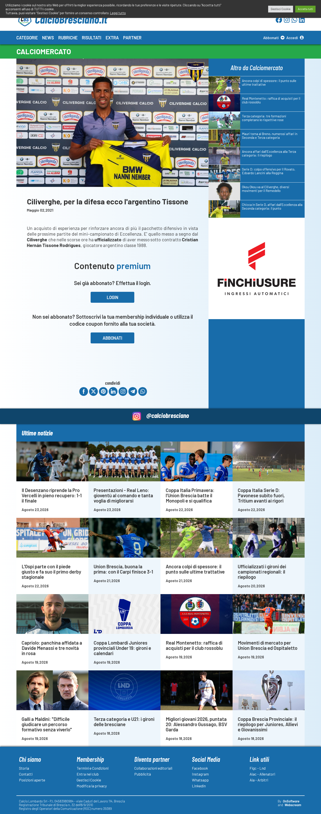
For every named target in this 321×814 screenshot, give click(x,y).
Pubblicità (142, 774)
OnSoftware (291, 801)
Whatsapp (200, 780)
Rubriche (68, 37)
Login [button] (112, 297)
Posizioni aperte (32, 780)
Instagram (200, 774)
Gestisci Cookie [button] (280, 9)
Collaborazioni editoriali (153, 768)
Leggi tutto (118, 13)
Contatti (26, 774)
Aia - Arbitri (259, 780)
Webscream (293, 805)
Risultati (91, 37)
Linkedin (199, 786)
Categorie (27, 37)
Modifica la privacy (92, 786)
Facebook (200, 768)
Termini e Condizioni (93, 768)
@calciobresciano (167, 415)
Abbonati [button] (112, 338)
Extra (112, 37)
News (48, 37)
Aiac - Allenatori (262, 774)
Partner (132, 37)
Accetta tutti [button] (305, 9)
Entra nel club (88, 774)
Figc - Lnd (258, 768)
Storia (24, 768)
